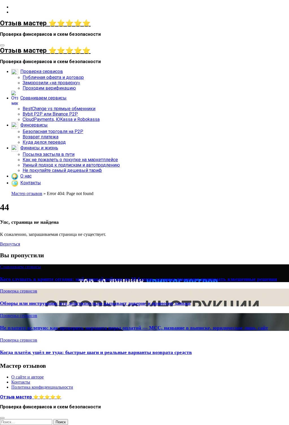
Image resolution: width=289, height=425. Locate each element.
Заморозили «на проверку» (51, 82)
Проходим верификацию (49, 88)
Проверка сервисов (18, 291)
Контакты (20, 382)
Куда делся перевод (44, 142)
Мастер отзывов (26, 193)
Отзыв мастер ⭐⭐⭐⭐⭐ (45, 23)
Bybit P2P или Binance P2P (50, 114)
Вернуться (10, 244)
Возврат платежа (40, 137)
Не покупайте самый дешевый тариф (62, 170)
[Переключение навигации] (2, 45)
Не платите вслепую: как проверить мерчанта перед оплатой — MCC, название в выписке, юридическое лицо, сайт (134, 328)
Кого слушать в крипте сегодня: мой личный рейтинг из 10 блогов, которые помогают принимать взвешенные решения (138, 279)
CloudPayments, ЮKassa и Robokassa (61, 119)
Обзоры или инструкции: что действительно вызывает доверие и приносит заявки (95, 303)
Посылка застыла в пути (49, 154)
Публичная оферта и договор (53, 77)
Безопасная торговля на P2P (53, 131)
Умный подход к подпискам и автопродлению (71, 165)
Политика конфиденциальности (42, 387)
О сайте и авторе (27, 377)
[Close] (2, 418)
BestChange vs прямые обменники (59, 108)
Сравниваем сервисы (20, 266)
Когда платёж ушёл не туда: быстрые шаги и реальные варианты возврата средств (96, 352)
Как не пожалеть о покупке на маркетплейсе (70, 159)
